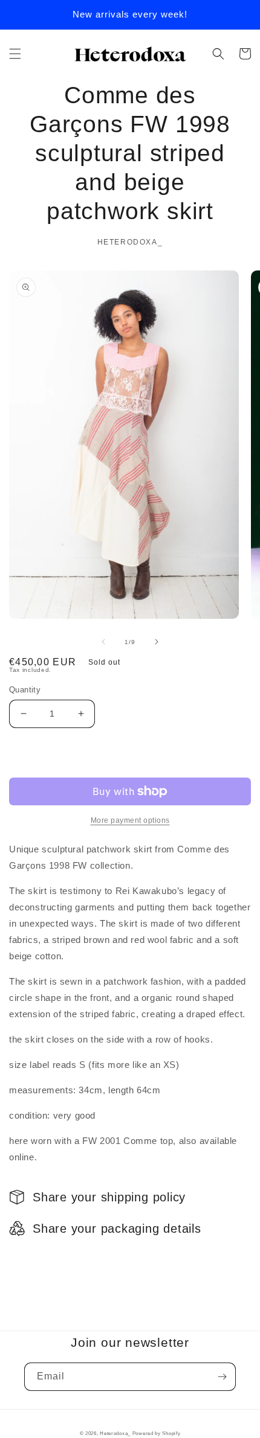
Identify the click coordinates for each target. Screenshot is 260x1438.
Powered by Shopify (156, 1433)
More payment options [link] (130, 820)
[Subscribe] (222, 1377)
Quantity (25, 689)
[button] (15, 53)
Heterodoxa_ (116, 1433)
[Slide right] (156, 641)
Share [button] (35, 1259)
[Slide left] (103, 641)
